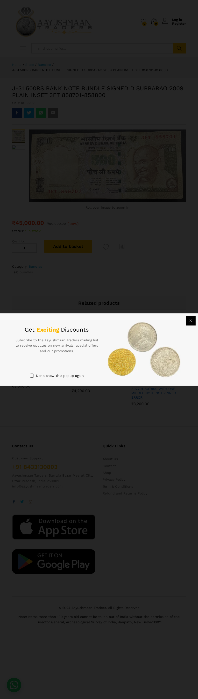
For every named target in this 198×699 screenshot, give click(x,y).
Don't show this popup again (60, 376)
